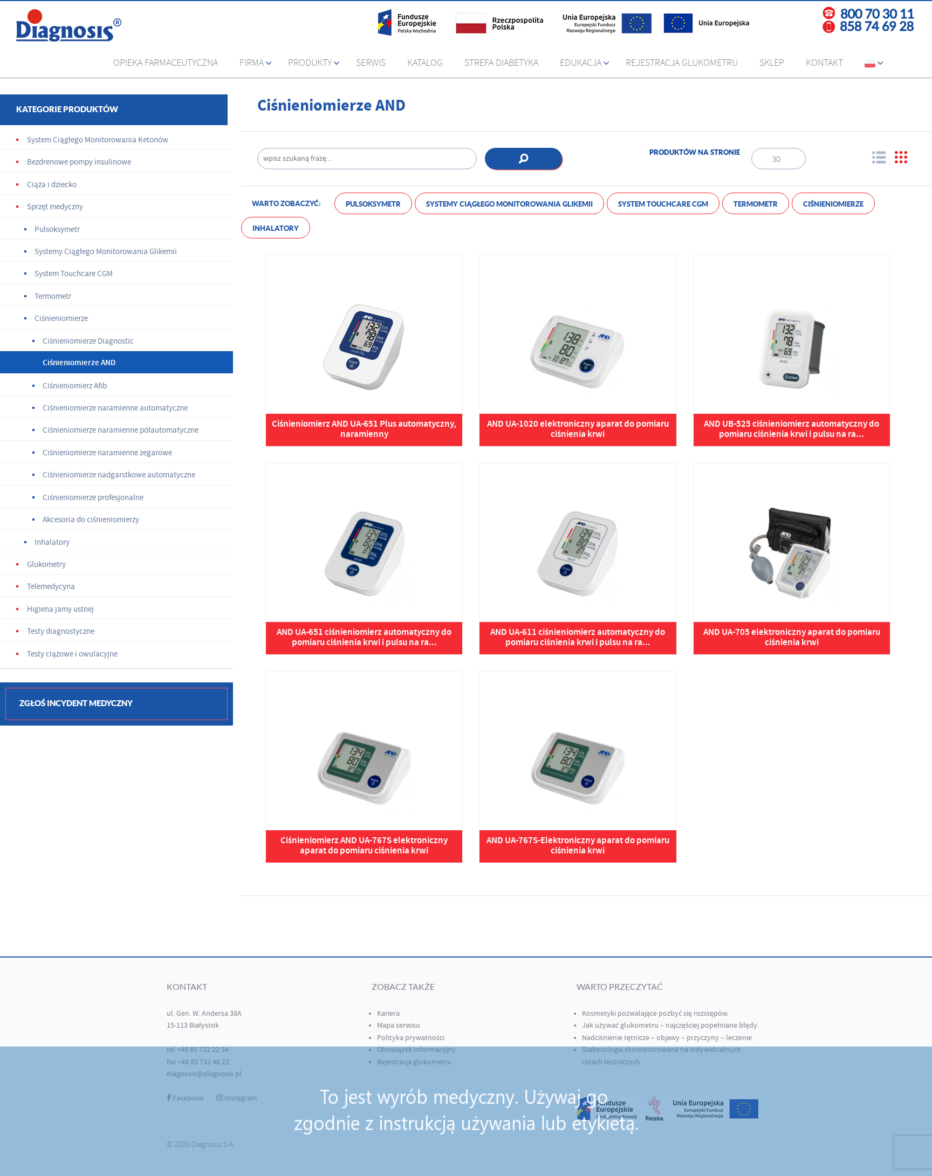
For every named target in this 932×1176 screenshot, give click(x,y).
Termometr (756, 204)
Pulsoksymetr (373, 204)
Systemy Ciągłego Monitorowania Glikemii (509, 204)
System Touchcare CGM (663, 204)
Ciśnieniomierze (833, 204)
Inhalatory (275, 228)
